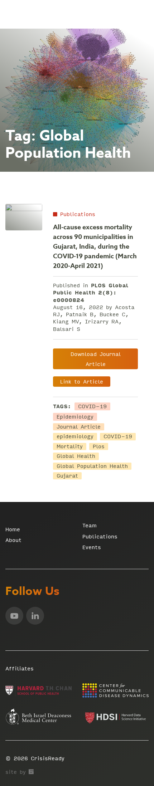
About (13, 540)
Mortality (70, 446)
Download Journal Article (96, 359)
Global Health (76, 456)
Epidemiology (75, 417)
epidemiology (75, 436)
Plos (99, 446)
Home (12, 529)
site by (19, 772)
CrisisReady (47, 758)
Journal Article (79, 426)
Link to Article (81, 381)
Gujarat (67, 475)
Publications (76, 214)
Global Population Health (92, 466)
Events (91, 547)
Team (89, 525)
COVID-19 (92, 406)
